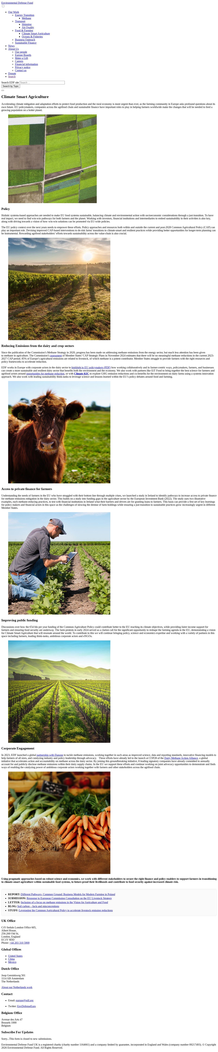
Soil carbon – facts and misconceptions (38, 906)
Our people (21, 51)
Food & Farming (24, 30)
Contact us (20, 70)
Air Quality (28, 27)
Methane (26, 18)
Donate (12, 73)
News (11, 45)
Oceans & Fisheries (32, 36)
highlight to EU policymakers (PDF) (91, 367)
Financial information (26, 64)
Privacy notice (22, 67)
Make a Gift (21, 58)
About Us (13, 48)
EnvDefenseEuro (26, 1006)
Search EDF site (10, 82)
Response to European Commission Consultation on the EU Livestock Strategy (69, 898)
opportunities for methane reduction (45, 373)
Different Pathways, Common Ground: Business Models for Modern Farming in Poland (68, 894)
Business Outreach (25, 39)
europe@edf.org (24, 1000)
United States (15, 955)
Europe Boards (23, 55)
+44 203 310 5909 (19, 942)
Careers (19, 61)
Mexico (12, 962)
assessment (56, 355)
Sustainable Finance (25, 42)
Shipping (27, 24)
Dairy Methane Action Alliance (181, 758)
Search (11, 76)
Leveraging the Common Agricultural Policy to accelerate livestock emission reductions (66, 910)
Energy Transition (24, 15)
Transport (20, 21)
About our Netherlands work (16, 987)
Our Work (13, 12)
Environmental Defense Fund (17, 2)
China (11, 959)
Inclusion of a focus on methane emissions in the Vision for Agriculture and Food (64, 902)
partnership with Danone (50, 755)
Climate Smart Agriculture (36, 33)
